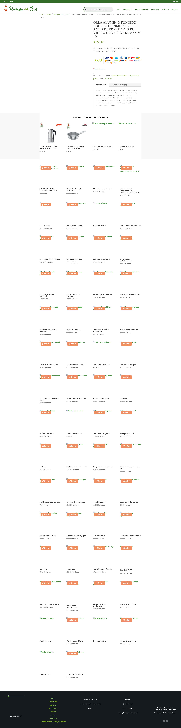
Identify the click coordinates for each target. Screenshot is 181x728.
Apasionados (116, 76)
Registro (53, 715)
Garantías (53, 718)
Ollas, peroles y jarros (61, 14)
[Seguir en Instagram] (167, 721)
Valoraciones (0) (119, 85)
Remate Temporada (142, 9)
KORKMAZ (108, 79)
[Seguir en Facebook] (164, 721)
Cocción (48, 14)
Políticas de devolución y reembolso (53, 722)
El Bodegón (155, 9)
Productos (126, 9)
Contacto (174, 9)
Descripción (101, 85)
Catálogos (165, 9)
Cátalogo (53, 705)
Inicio (118, 9)
